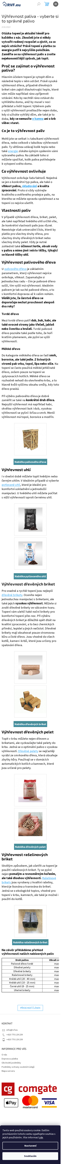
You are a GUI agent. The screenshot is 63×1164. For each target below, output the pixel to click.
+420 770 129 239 (14, 1034)
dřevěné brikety (12, 595)
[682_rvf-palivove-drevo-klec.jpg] (30, 435)
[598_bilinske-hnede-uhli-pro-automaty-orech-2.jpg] (30, 549)
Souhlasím (30, 1156)
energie (13, 151)
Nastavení (30, 1146)
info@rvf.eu (12, 1030)
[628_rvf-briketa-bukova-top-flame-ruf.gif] (30, 697)
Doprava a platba (10, 1058)
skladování (29, 186)
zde (41, 1137)
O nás (4, 1054)
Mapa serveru (8, 1071)
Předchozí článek (30, 1007)
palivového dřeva (15, 269)
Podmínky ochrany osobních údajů (18, 1067)
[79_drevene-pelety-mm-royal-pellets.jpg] (30, 786)
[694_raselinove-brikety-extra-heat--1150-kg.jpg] (30, 917)
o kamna (37, 119)
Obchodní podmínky (11, 1062)
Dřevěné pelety (28, 751)
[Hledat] (39, 4)
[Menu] (55, 4)
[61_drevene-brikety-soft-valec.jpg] (30, 663)
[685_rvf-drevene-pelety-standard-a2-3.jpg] (30, 820)
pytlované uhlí (11, 485)
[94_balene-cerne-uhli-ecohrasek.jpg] (30, 515)
